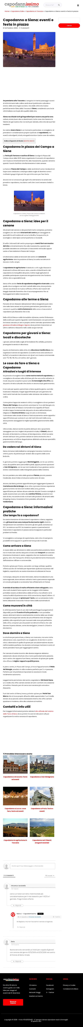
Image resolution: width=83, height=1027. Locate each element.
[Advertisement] (29, 83)
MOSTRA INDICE (29, 141)
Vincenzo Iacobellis (35, 917)
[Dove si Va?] (59, 5)
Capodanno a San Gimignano (42, 777)
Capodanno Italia (17, 11)
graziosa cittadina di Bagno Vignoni (16, 325)
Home (7, 11)
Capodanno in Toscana (34, 11)
